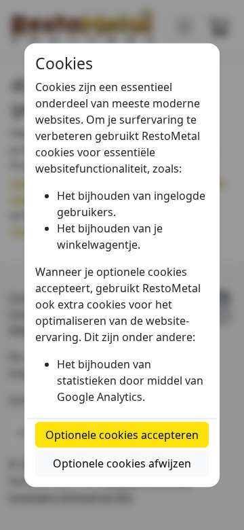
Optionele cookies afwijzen (122, 462)
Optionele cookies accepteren (122, 434)
